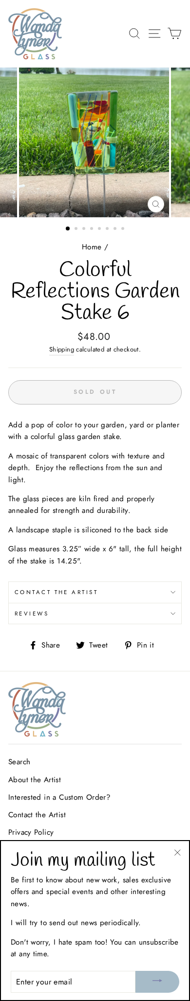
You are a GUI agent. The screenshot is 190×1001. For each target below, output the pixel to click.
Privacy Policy (31, 832)
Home (92, 247)
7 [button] (116, 229)
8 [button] (123, 229)
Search (19, 761)
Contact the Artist (56, 592)
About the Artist (34, 779)
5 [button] (100, 229)
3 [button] (84, 229)
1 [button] (68, 229)
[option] (95, 142)
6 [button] (108, 229)
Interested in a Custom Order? (59, 797)
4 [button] (92, 229)
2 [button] (77, 229)
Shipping (61, 349)
